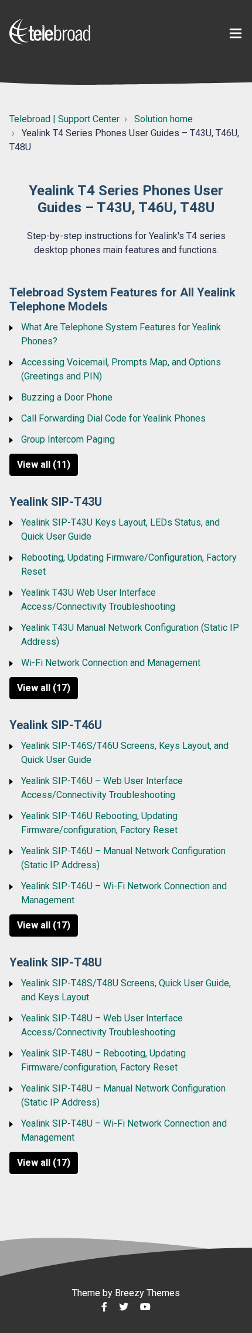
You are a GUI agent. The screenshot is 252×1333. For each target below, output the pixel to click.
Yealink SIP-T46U (55, 725)
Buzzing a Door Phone (67, 397)
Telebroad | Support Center (64, 119)
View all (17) (43, 687)
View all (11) (43, 464)
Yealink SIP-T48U (55, 962)
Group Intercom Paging (68, 439)
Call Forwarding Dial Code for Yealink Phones (113, 418)
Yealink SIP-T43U (55, 502)
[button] (236, 33)
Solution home (163, 119)
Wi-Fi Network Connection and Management (110, 662)
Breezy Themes (147, 1293)
